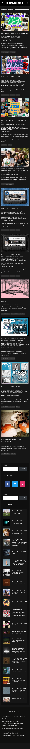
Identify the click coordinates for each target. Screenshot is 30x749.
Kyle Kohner (5, 304)
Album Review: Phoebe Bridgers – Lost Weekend (19, 522)
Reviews (22, 313)
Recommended (14, 313)
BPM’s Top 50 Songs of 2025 (11, 76)
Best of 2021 (5, 358)
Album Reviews (5, 313)
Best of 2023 (5, 230)
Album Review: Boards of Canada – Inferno (19, 680)
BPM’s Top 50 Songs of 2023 (11, 254)
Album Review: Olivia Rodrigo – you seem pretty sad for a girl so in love (19, 562)
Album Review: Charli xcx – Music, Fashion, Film (19, 572)
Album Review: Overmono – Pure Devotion (18, 640)
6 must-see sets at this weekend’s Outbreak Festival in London (19, 650)
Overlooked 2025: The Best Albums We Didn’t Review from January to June (14, 120)
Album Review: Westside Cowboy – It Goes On (19, 512)
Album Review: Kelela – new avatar (19, 670)
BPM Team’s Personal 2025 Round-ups (15, 34)
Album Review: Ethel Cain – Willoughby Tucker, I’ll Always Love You (19, 660)
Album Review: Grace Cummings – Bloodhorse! (19, 532)
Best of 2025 (5, 52)
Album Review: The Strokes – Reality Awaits (18, 592)
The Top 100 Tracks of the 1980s (19, 632)
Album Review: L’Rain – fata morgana (19, 602)
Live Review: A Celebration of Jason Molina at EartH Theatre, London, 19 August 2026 (19, 613)
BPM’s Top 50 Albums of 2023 (11, 208)
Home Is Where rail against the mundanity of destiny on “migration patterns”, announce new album (14, 170)
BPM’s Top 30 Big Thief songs (18, 699)
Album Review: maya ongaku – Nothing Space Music (19, 690)
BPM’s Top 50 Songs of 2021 (11, 386)
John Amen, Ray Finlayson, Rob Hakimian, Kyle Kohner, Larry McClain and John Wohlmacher (11, 38)
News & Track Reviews (7, 184)
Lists (18, 94)
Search (5, 465)
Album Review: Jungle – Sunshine (18, 582)
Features (12, 52)
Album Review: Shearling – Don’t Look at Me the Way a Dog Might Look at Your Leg (19, 542)
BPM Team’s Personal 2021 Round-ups (14, 338)
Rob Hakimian (5, 174)
